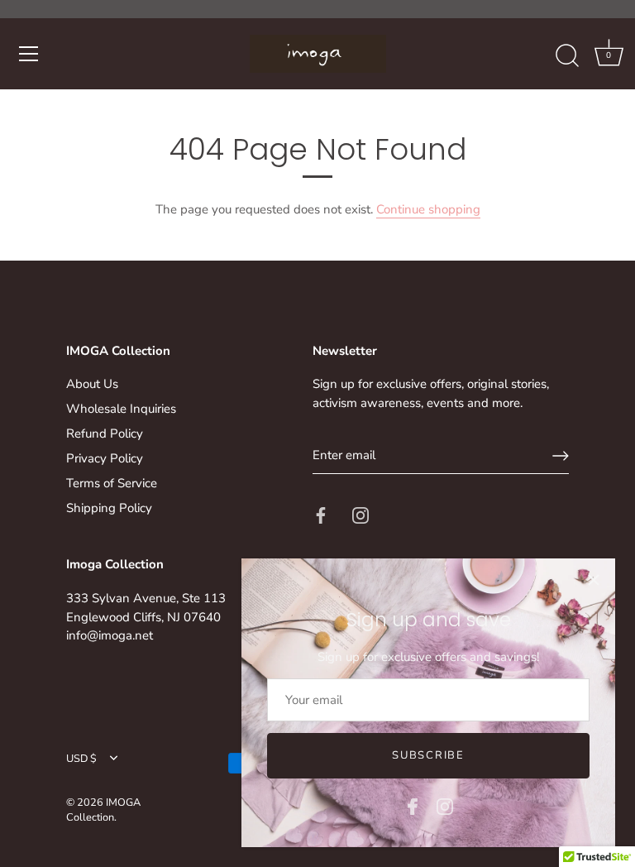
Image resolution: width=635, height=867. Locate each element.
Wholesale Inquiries (121, 408)
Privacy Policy (104, 458)
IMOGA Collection (103, 810)
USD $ (81, 759)
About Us (92, 384)
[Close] (593, 580)
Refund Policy (104, 433)
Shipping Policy (109, 508)
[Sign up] (560, 456)
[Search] (567, 56)
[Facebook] (412, 806)
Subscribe (428, 755)
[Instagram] (445, 806)
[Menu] (29, 54)
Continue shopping (428, 209)
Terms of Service (111, 483)
